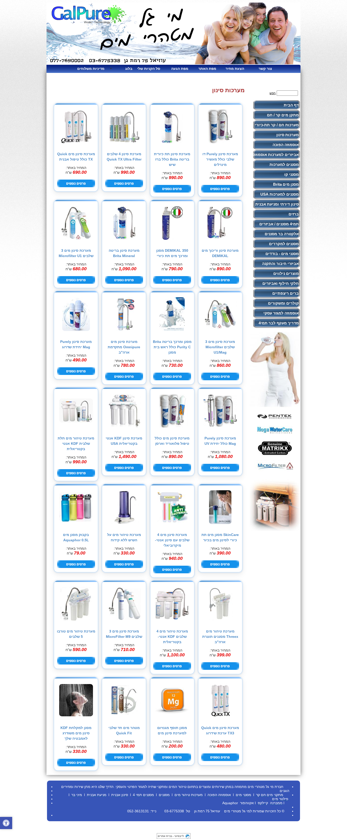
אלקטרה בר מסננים (282, 234)
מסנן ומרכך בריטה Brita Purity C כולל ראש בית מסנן (172, 347)
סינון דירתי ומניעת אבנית (277, 204)
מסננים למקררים (284, 244)
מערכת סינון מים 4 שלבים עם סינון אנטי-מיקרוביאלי (172, 540)
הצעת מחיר (235, 69)
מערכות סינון (287, 135)
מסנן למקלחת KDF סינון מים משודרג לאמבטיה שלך (75, 733)
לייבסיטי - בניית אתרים (171, 836)
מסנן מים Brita (286, 184)
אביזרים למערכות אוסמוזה (276, 154)
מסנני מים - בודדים (282, 253)
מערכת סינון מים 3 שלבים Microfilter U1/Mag (220, 347)
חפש (273, 93)
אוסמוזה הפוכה (286, 145)
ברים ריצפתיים (285, 293)
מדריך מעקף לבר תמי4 (279, 323)
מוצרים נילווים (286, 273)
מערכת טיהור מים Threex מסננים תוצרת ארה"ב (220, 636)
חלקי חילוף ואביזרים (280, 283)
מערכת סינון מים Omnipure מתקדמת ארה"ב (124, 347)
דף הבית (291, 105)
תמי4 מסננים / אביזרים (279, 224)
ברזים (294, 214)
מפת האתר (207, 69)
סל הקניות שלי (148, 69)
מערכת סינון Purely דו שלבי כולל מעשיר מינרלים (220, 159)
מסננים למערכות (284, 164)
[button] (6, 823)
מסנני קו (291, 174)
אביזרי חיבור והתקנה (280, 263)
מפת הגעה (179, 69)
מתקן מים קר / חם (283, 115)
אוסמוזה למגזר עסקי (281, 313)
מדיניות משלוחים (92, 69)
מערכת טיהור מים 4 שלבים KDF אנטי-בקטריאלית (172, 636)
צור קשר (265, 69)
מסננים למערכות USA (279, 194)
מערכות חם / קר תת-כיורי (277, 125)
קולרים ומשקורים (283, 303)
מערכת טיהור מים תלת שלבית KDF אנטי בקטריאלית (76, 443)
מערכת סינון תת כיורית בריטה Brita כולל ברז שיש (172, 159)
